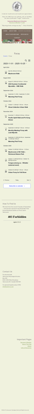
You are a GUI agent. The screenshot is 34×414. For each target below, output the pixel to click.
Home (5, 31)
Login (23, 23)
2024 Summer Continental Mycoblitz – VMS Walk (17, 85)
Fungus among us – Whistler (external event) (18, 164)
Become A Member (14, 23)
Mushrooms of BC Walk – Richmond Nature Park (17, 153)
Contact (17, 38)
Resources (24, 34)
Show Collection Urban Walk (18, 107)
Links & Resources (26, 348)
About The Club (26, 344)
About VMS (13, 31)
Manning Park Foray (15, 97)
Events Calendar (24, 31)
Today (17, 180)
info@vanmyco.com (8, 286)
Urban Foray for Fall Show (17, 172)
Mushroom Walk (13, 73)
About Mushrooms (12, 34)
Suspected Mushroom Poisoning (17, 21)
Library (29, 346)
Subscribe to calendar (16, 186)
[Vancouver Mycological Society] (17, 6)
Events (5, 56)
